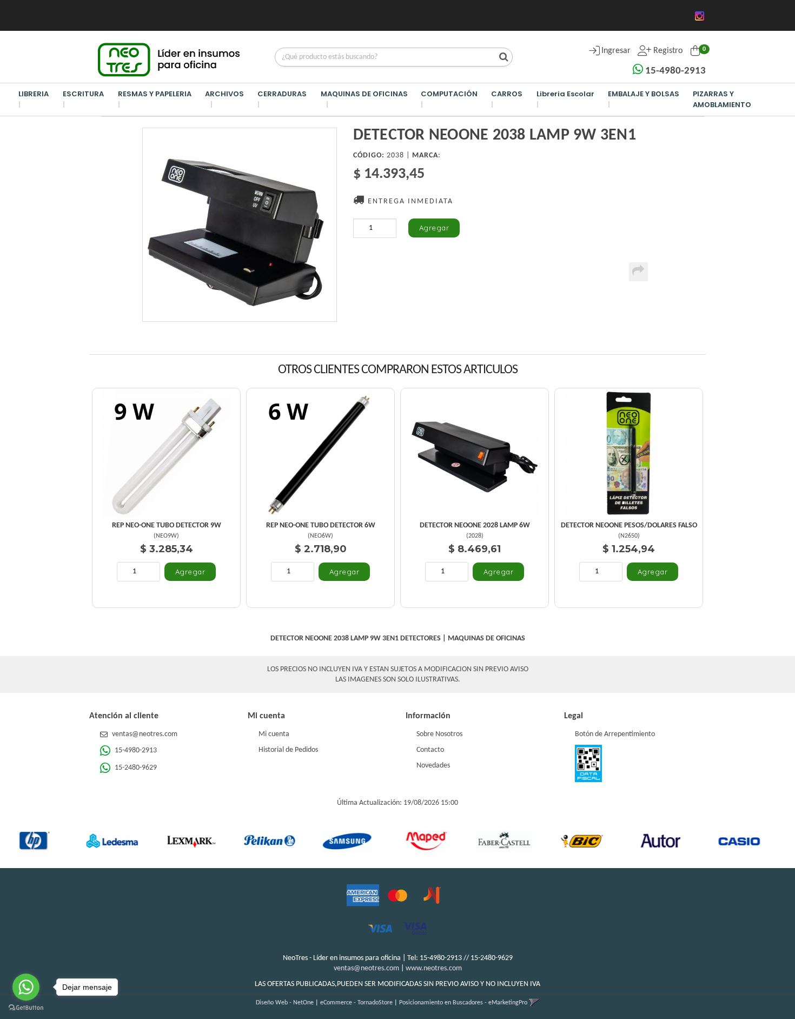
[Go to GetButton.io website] (26, 1007)
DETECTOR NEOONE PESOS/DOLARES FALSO (629, 525)
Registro (667, 51)
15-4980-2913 (674, 71)
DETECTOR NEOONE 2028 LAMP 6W (475, 525)
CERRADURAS (282, 94)
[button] (534, 1003)
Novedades (433, 766)
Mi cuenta (274, 734)
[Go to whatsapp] (25, 987)
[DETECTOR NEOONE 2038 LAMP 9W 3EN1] (239, 224)
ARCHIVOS (224, 94)
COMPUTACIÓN (449, 94)
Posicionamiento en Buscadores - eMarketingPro (463, 1003)
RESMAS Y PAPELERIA (154, 94)
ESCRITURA (83, 94)
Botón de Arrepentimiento (615, 734)
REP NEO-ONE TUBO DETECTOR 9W (166, 525)
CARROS (506, 94)
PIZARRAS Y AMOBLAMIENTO (722, 99)
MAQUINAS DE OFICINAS (364, 94)
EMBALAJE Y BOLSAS (643, 94)
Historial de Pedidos (288, 750)
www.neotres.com (434, 968)
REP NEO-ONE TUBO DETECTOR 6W (320, 525)
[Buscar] (501, 58)
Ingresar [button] (616, 51)
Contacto (430, 750)
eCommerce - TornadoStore (356, 1003)
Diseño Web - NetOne (285, 1003)
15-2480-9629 (135, 768)
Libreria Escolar (565, 94)
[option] (64, 840)
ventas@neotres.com (144, 734)
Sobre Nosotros (439, 734)
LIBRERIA (33, 94)
